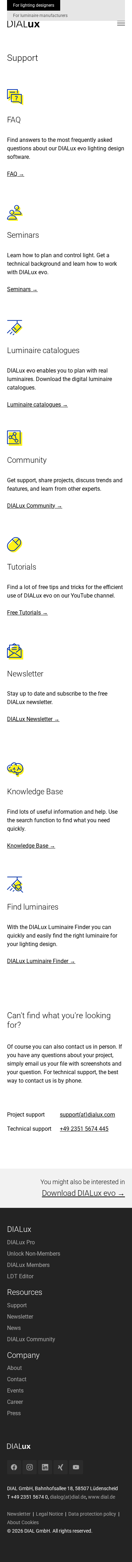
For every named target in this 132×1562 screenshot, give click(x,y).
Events (15, 1390)
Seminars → (22, 289)
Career (15, 1402)
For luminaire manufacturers (40, 15)
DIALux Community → (34, 505)
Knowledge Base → (31, 845)
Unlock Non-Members (33, 1253)
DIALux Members (28, 1265)
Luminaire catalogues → (37, 404)
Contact (16, 1379)
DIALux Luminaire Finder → (41, 961)
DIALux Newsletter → (33, 719)
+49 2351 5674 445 (84, 1128)
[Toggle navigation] (121, 23)
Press (14, 1413)
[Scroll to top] (116, 1546)
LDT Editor (20, 1276)
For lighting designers (33, 5)
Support (17, 1305)
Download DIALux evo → (83, 1193)
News (14, 1328)
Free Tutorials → (27, 612)
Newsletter (20, 1316)
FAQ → (15, 174)
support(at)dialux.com (87, 1114)
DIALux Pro (21, 1242)
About (14, 1368)
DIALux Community (31, 1339)
